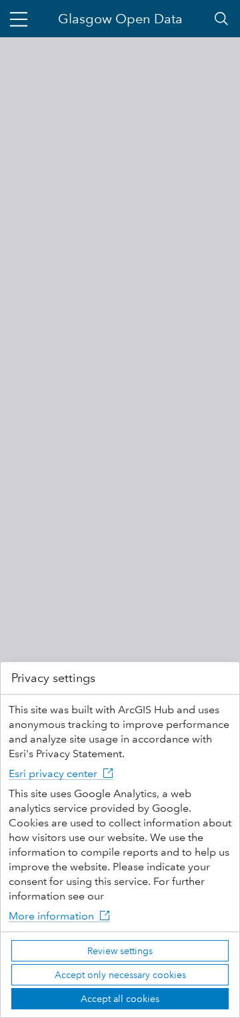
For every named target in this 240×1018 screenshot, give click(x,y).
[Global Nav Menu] (19, 19)
